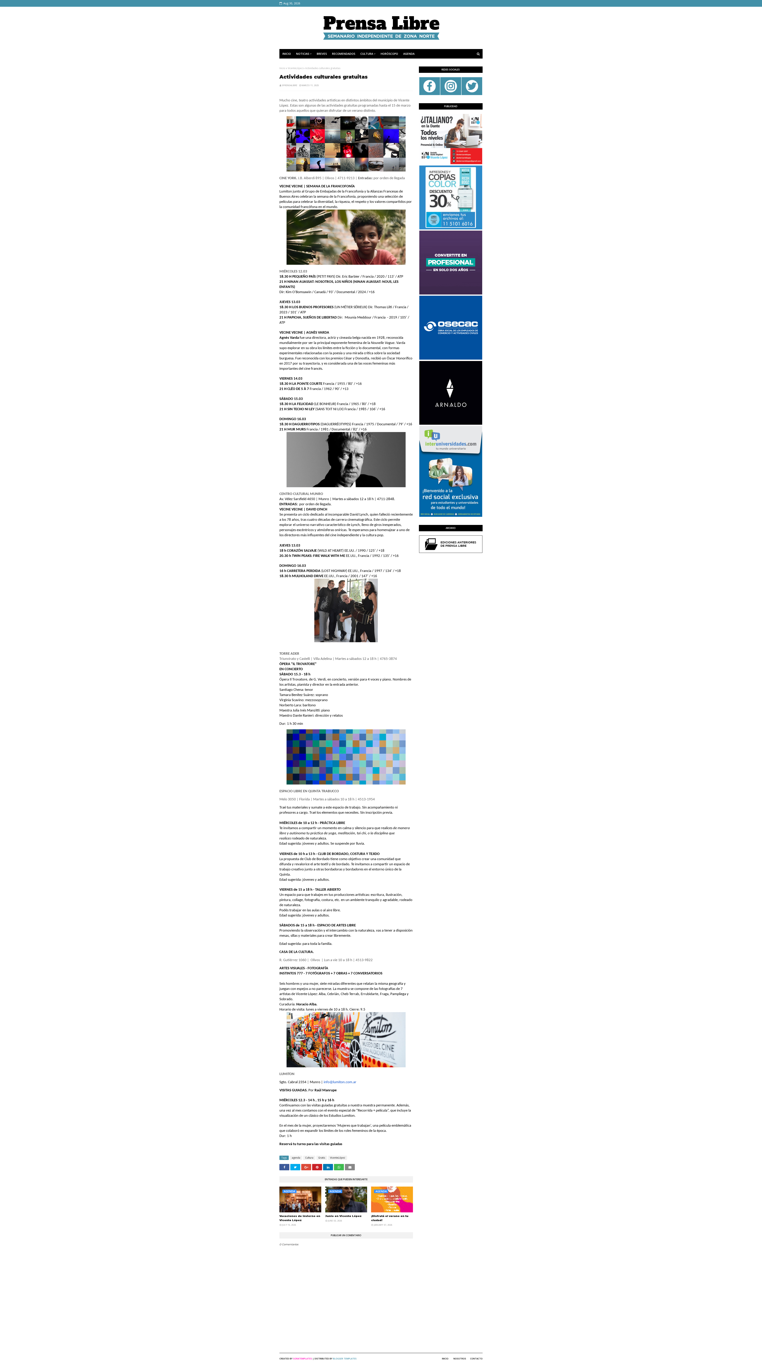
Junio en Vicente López (343, 1216)
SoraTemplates (302, 1358)
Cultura (309, 1157)
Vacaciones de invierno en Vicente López (299, 1218)
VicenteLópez (295, 68)
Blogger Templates (345, 1358)
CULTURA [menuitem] (366, 54)
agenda (296, 1157)
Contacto (476, 1358)
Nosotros (459, 1358)
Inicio (282, 68)
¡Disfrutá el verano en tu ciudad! (389, 1218)
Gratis (321, 1157)
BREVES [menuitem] (322, 54)
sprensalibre (289, 85)
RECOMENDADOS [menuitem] (343, 54)
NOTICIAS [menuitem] (302, 54)
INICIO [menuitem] (286, 54)
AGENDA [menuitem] (409, 54)
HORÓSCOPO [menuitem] (389, 54)
